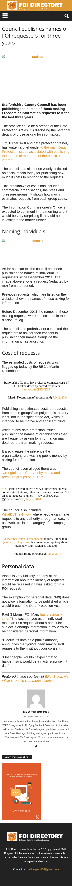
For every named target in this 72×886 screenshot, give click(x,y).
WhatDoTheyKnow (16, 514)
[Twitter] (36, 746)
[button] (66, 16)
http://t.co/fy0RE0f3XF (36, 389)
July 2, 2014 (60, 397)
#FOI (5, 488)
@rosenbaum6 (34, 538)
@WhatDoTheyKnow (16, 542)
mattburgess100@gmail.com (43, 869)
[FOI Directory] (36, 5)
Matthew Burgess (36, 711)
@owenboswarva (14, 538)
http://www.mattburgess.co (36, 716)
